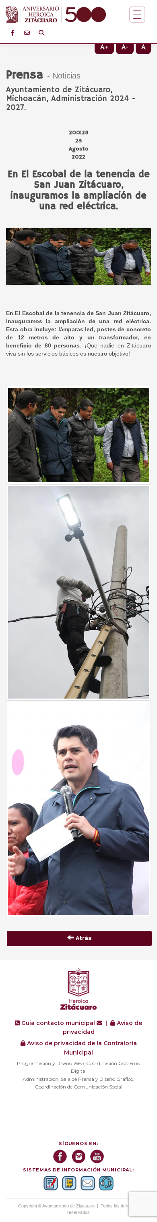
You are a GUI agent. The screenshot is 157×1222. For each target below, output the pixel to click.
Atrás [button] (83, 938)
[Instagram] (78, 1156)
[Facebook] (12, 33)
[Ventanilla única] (50, 1183)
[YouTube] (97, 1156)
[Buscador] (41, 33)
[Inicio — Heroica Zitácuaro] (67, 14)
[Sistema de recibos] (69, 1183)
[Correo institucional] (27, 33)
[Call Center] (106, 1183)
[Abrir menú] (137, 14)
